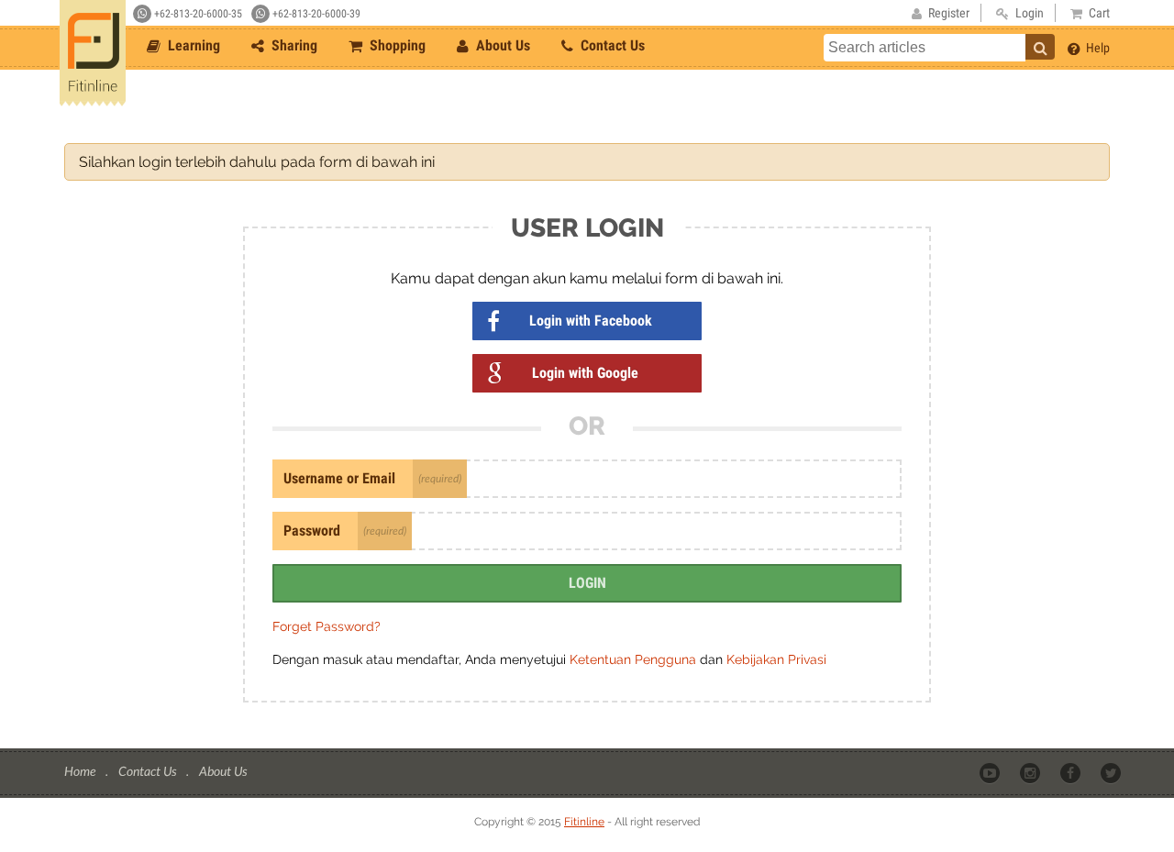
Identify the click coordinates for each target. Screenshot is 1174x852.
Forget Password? (326, 626)
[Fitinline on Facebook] (1071, 772)
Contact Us (611, 45)
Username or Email (339, 478)
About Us (501, 45)
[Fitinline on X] (1112, 772)
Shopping (396, 45)
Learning (192, 45)
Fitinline (584, 821)
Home (81, 771)
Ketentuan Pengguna (635, 659)
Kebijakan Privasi (776, 659)
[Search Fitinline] (1040, 47)
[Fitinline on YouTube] (991, 772)
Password (311, 530)
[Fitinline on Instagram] (1031, 772)
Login (587, 583)
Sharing (292, 45)
